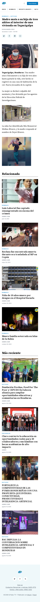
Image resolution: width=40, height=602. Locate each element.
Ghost (29, 595)
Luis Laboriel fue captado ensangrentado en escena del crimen (18, 211)
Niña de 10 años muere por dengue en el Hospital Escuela (18, 297)
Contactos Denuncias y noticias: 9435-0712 (21, 587)
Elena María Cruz (8, 29)
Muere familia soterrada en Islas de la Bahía (19, 337)
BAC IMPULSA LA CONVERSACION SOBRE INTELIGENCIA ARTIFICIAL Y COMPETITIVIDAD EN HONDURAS (18, 545)
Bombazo (12, 9)
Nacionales (6, 433)
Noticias (14, 16)
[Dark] (24, 3)
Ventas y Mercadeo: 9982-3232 (21, 589)
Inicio (4, 9)
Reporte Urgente (25, 9)
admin (4, 450)
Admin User (6, 216)
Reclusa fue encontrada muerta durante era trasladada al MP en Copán (19, 254)
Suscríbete (33, 3)
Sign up (20, 585)
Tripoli (35, 595)
